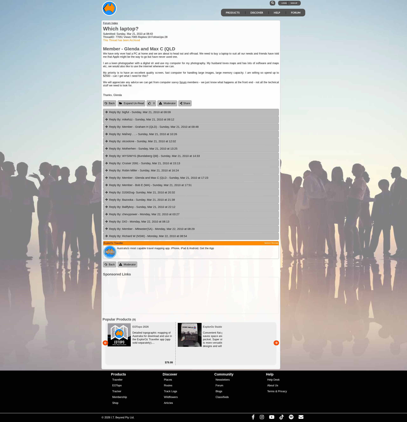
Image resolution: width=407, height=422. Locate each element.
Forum (295, 12)
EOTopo (117, 385)
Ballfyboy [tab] (142, 207)
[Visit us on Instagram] (262, 417)
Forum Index (110, 23)
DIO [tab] (139, 221)
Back (112, 103)
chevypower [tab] (144, 214)
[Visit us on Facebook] (253, 417)
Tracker (116, 391)
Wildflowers (171, 397)
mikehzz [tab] (141, 119)
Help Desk (273, 379)
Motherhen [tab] (143, 148)
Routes (168, 385)
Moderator (170, 103)
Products (233, 12)
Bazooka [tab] (142, 199)
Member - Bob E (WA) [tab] (150, 185)
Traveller (117, 379)
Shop (115, 402)
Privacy (282, 391)
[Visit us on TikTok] (281, 417)
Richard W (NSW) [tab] (148, 236)
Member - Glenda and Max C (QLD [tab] (158, 177)
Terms (271, 391)
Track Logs (170, 391)
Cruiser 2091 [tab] (144, 163)
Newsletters (223, 379)
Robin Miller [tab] (144, 170)
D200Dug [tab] (142, 192)
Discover (256, 12)
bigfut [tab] (140, 112)
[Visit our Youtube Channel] (272, 417)
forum (183, 82)
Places (168, 379)
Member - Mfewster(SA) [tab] (152, 229)
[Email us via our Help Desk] (300, 417)
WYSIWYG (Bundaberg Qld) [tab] (154, 156)
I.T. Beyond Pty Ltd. (122, 417)
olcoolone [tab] (142, 141)
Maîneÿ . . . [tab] (143, 134)
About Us (272, 385)
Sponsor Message (271, 243)
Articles (168, 402)
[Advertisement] (190, 295)
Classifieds (222, 397)
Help (277, 12)
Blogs (219, 391)
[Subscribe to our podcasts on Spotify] (291, 417)
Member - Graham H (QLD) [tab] (154, 126)
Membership (119, 397)
